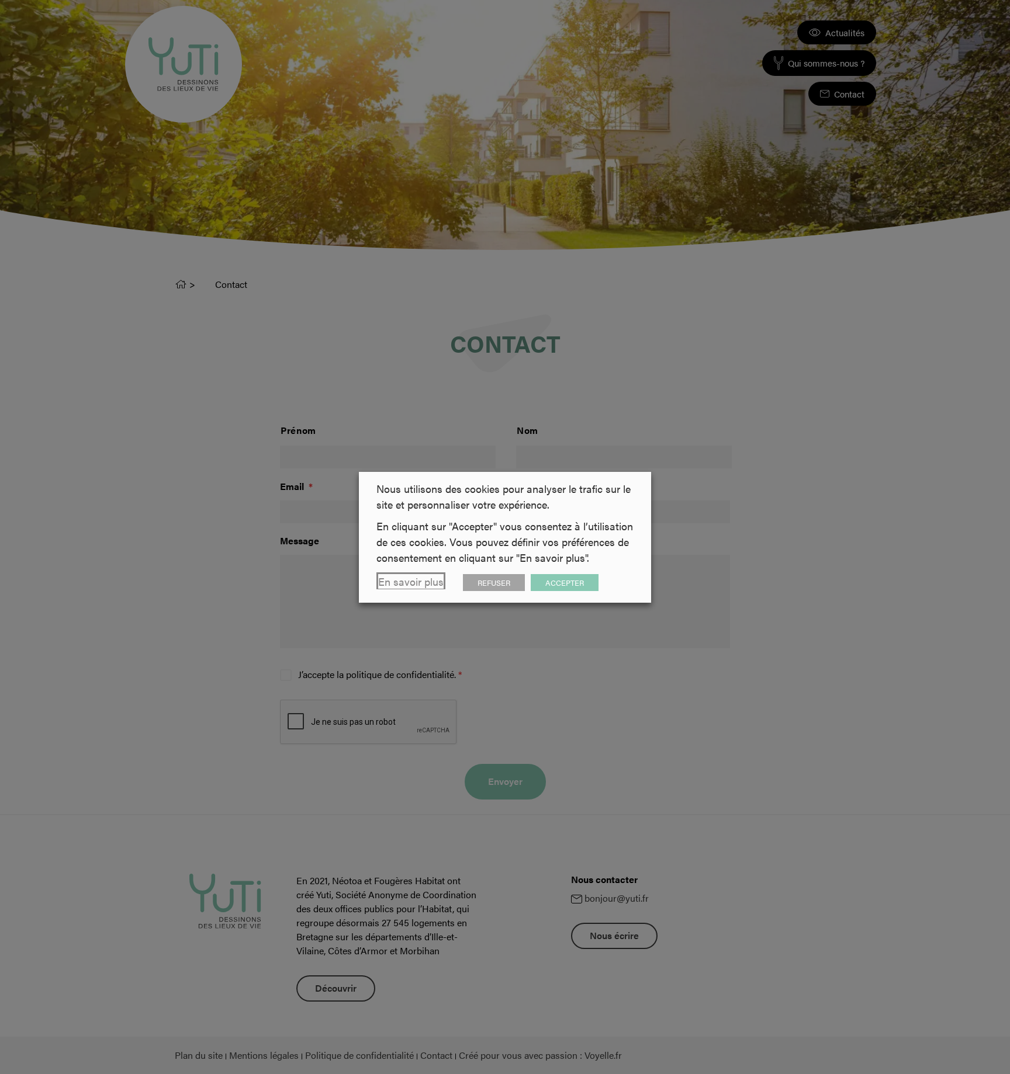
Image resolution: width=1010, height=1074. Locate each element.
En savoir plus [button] (411, 581)
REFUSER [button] (494, 582)
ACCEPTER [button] (564, 582)
